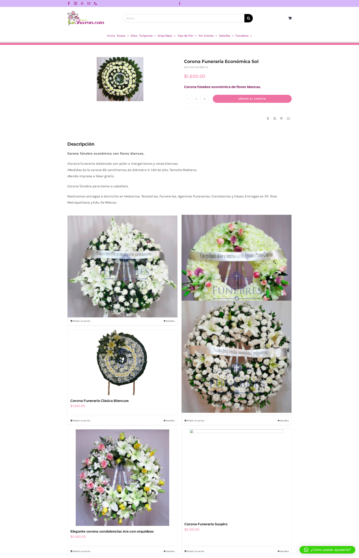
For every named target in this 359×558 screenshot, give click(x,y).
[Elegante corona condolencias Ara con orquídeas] (122, 477)
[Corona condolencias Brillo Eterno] (237, 269)
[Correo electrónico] (288, 119)
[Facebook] (268, 119)
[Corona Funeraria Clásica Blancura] (122, 362)
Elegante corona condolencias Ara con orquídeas (112, 531)
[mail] (88, 3)
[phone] (95, 3)
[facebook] (68, 3)
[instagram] (75, 3)
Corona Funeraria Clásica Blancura (99, 401)
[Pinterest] (281, 119)
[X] (274, 119)
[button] (327, 550)
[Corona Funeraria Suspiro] (237, 474)
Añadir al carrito (252, 98)
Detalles (170, 321)
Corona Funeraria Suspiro (206, 524)
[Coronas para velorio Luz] (122, 266)
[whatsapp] (82, 3)
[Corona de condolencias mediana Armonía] (237, 357)
